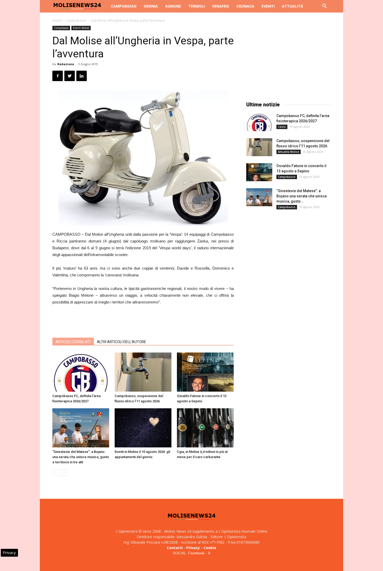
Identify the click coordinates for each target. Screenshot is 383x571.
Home (56, 20)
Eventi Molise (81, 28)
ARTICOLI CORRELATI (73, 342)
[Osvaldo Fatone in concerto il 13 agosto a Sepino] (205, 372)
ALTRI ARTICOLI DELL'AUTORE (121, 342)
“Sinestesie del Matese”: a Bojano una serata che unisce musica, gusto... (301, 196)
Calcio (282, 127)
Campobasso (124, 6)
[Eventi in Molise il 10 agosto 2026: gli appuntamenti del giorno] (143, 427)
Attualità (292, 6)
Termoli (196, 6)
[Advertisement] (143, 320)
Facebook (196, 553)
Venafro (220, 6)
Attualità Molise (288, 152)
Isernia (151, 6)
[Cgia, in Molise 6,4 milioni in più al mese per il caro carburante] (205, 427)
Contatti (175, 547)
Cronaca (245, 6)
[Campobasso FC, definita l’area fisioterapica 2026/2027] (80, 372)
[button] (324, 6)
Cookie (209, 547)
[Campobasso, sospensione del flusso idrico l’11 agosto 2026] (143, 372)
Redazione (65, 64)
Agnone (173, 6)
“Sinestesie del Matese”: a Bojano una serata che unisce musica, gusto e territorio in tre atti (80, 457)
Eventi (268, 6)
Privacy (193, 547)
